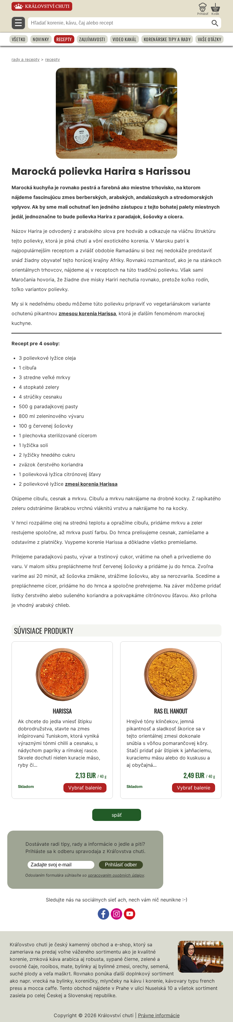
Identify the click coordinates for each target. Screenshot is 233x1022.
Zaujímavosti (92, 39)
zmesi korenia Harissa (91, 484)
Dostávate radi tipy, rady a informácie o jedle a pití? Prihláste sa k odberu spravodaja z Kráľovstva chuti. (85, 847)
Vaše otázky (209, 39)
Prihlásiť (202, 13)
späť (117, 815)
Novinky (41, 39)
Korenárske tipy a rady (167, 39)
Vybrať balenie (85, 788)
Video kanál (125, 39)
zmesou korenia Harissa (87, 313)
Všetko (18, 39)
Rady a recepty (25, 59)
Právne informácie (159, 1015)
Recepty (64, 39)
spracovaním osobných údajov (116, 875)
